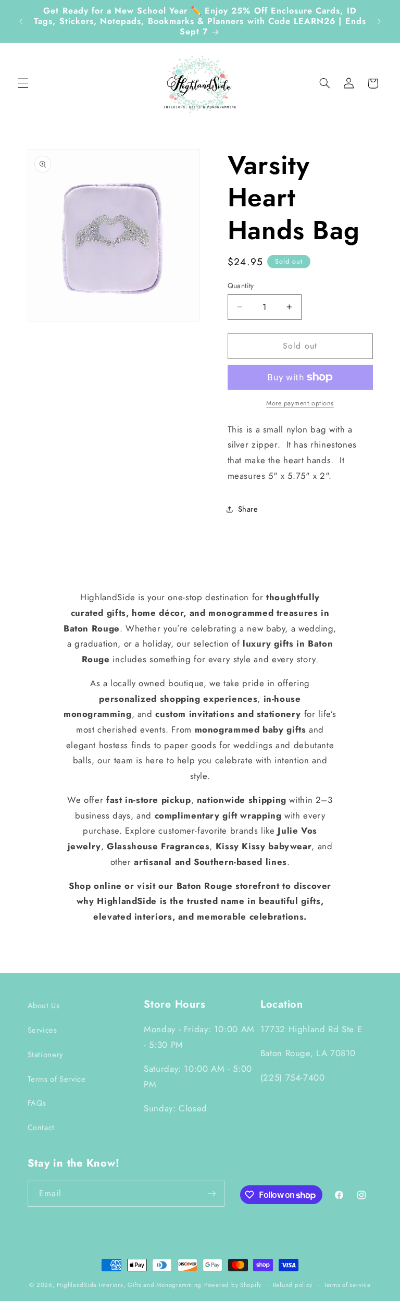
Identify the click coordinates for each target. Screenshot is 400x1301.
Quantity (241, 285)
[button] (23, 83)
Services (42, 1030)
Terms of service (347, 1285)
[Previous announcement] (20, 21)
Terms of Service (57, 1079)
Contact (41, 1127)
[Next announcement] (379, 21)
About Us (44, 1005)
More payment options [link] (300, 403)
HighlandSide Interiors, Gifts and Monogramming (129, 1285)
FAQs (37, 1103)
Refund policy (293, 1285)
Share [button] (248, 509)
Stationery (45, 1054)
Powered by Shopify (232, 1285)
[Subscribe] (211, 1193)
